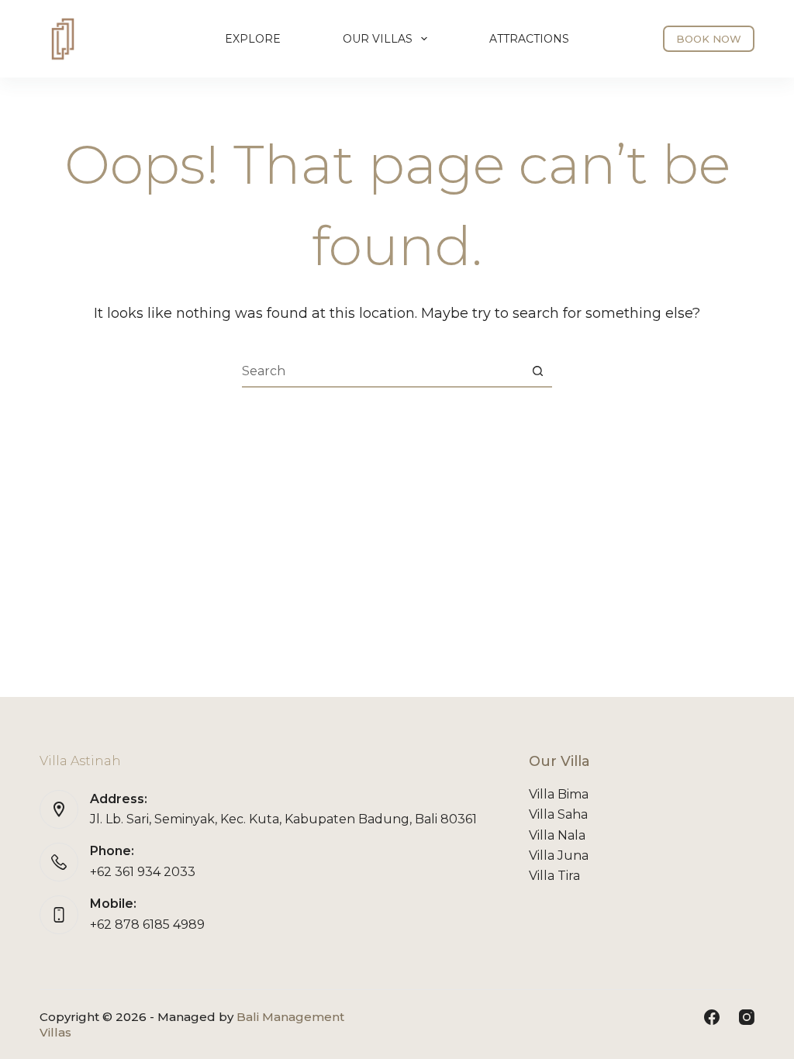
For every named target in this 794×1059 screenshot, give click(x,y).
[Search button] (537, 371)
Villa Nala (557, 835)
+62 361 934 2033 (142, 871)
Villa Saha (558, 814)
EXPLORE (253, 39)
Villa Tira (554, 875)
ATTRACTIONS (529, 39)
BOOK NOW (708, 39)
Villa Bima (559, 794)
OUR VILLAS (378, 39)
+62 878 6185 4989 (147, 924)
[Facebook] (712, 1017)
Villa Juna (559, 855)
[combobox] (382, 371)
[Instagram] (746, 1017)
